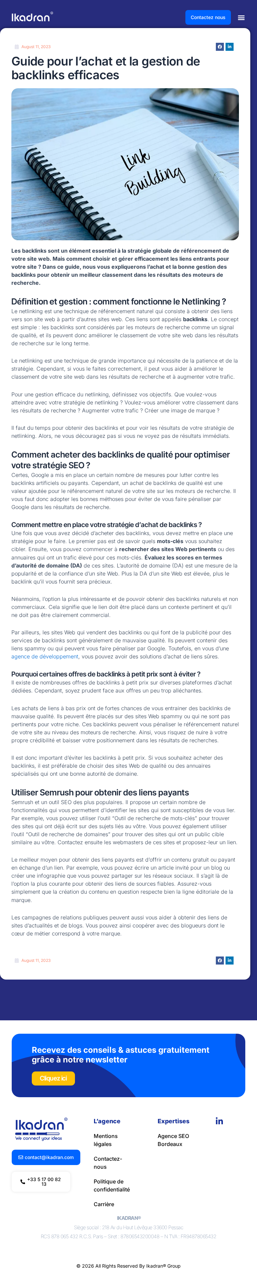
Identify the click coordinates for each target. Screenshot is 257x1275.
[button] (241, 17)
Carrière (104, 1204)
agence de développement (44, 656)
